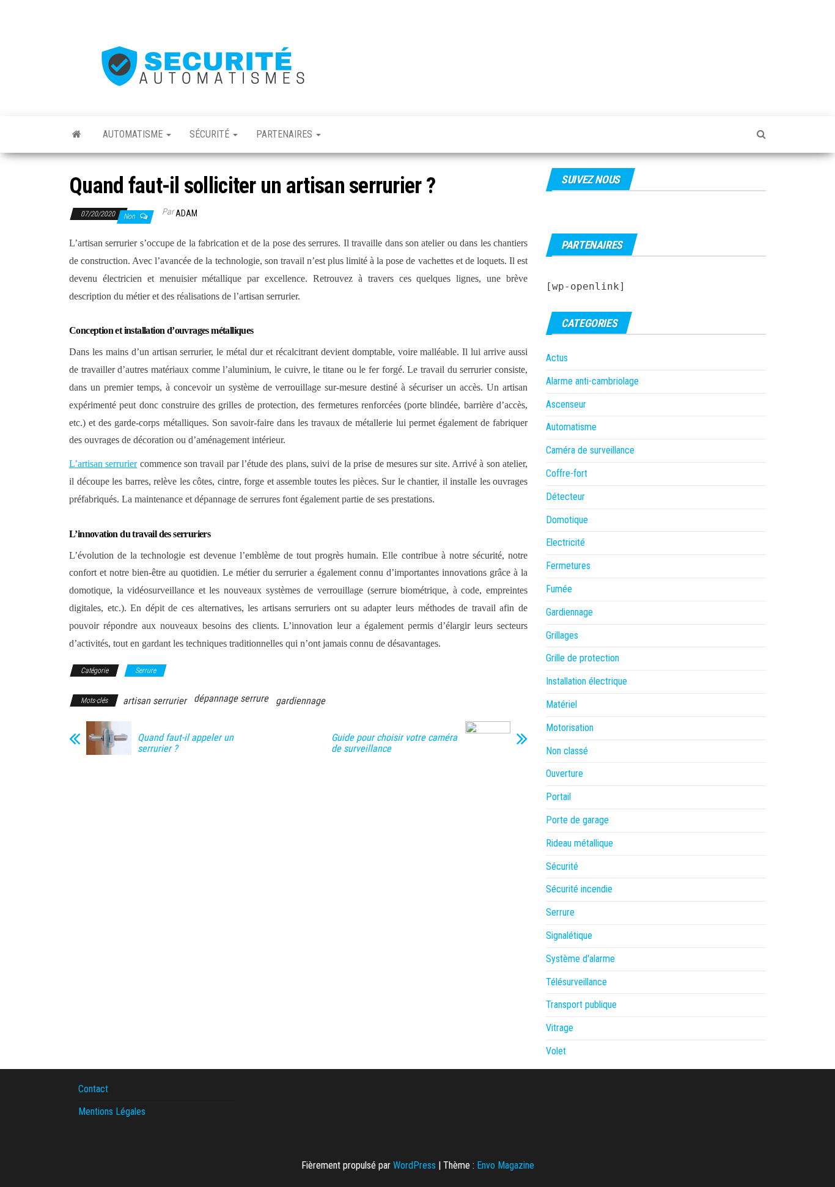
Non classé (567, 751)
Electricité (565, 542)
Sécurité (210, 134)
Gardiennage (569, 612)
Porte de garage (577, 820)
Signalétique (569, 935)
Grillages (562, 635)
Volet (556, 1051)
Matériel (561, 704)
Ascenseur (566, 404)
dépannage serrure (231, 698)
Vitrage (559, 1028)
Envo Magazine (505, 1165)
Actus (557, 358)
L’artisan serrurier (103, 463)
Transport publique (581, 1004)
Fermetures (568, 565)
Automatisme (134, 134)
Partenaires (285, 134)
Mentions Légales (111, 1111)
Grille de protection (582, 658)
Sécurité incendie (579, 889)
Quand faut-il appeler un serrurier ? (186, 743)
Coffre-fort (566, 473)
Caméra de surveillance (590, 450)
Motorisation (570, 727)
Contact (93, 1089)
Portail (558, 797)
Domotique (567, 520)
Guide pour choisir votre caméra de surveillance (394, 743)
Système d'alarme (580, 959)
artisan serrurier (154, 701)
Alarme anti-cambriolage (592, 381)
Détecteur (565, 496)
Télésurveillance (576, 982)
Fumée (559, 589)
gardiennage (300, 701)
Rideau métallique (579, 843)
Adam (186, 213)
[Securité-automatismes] (77, 134)
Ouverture (564, 773)
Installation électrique (586, 681)
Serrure (145, 670)
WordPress (414, 1165)
